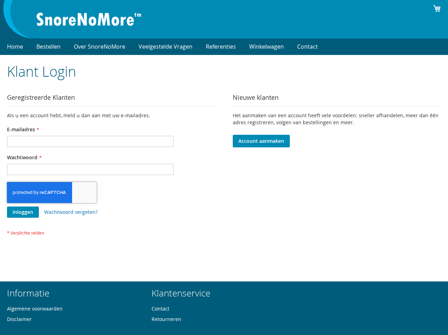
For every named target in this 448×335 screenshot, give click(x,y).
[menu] (224, 47)
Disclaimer (19, 319)
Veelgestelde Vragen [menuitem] (165, 46)
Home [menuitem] (15, 46)
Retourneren (166, 319)
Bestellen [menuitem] (48, 46)
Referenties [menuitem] (221, 46)
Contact (160, 308)
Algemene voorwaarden (35, 308)
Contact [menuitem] (307, 46)
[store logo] (88, 19)
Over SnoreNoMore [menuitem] (99, 46)
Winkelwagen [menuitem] (266, 46)
